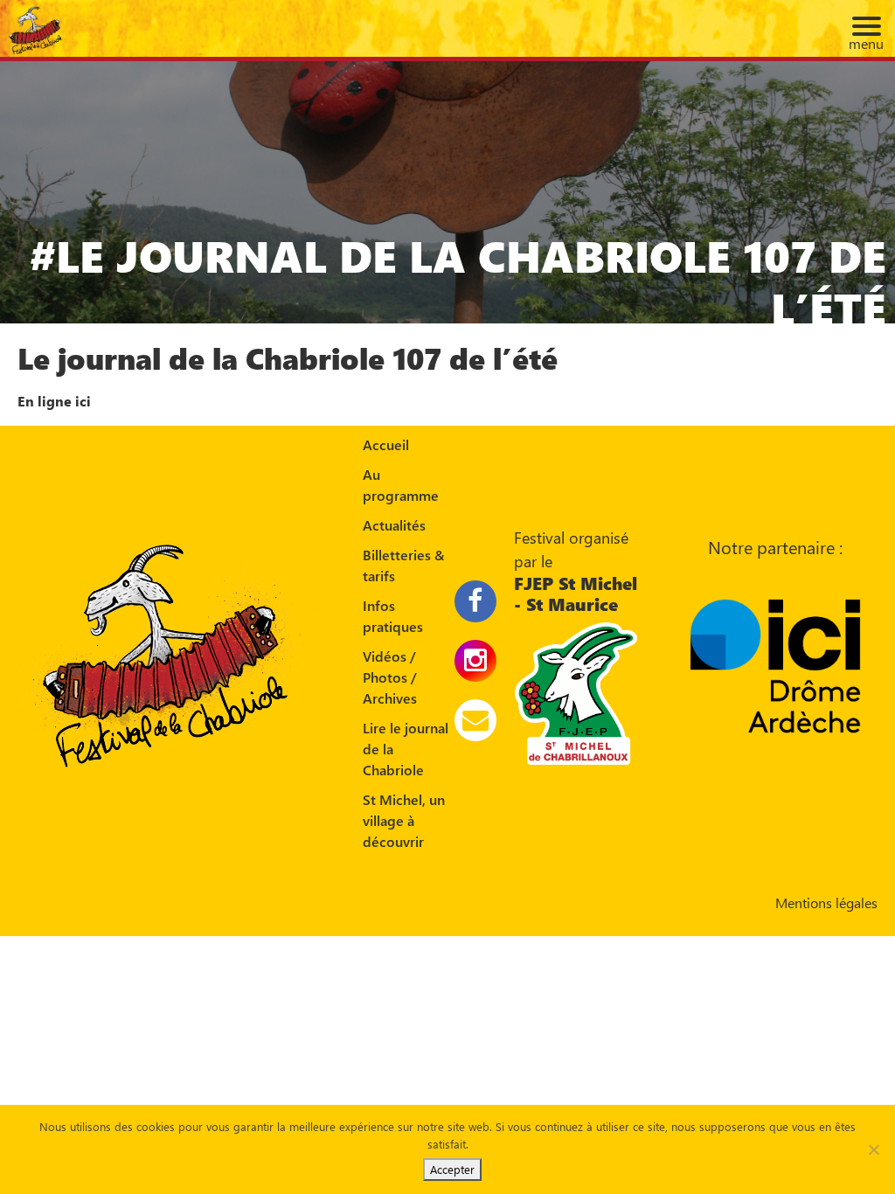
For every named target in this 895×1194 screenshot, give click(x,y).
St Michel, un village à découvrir (404, 820)
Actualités (394, 525)
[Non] (873, 1149)
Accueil (386, 444)
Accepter (452, 1169)
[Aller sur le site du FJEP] (576, 691)
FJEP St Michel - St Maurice (575, 594)
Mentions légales (826, 902)
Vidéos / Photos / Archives (390, 677)
